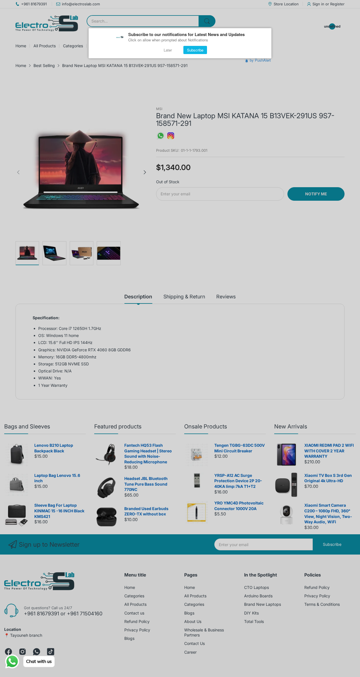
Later (168, 50)
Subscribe (195, 50)
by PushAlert (260, 60)
